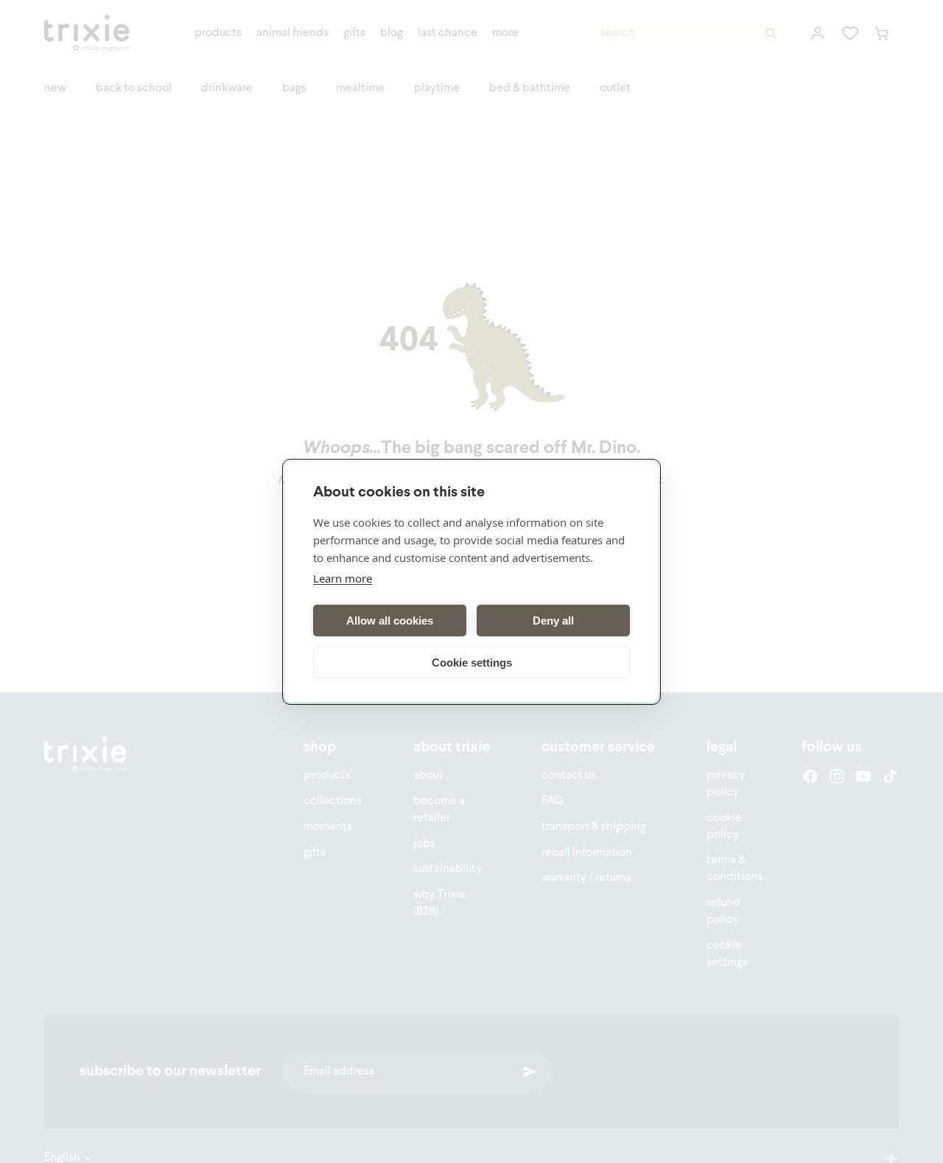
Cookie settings (472, 662)
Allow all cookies (389, 620)
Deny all (553, 620)
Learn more (342, 578)
